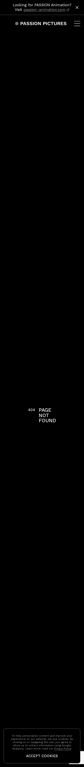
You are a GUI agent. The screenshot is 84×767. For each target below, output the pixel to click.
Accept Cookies (42, 756)
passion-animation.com (44, 9)
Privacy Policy (62, 748)
